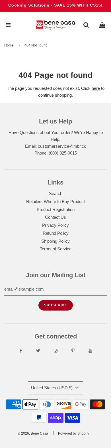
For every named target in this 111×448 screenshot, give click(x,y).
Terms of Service (55, 248)
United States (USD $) (52, 387)
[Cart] (102, 25)
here (96, 88)
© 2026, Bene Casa (33, 433)
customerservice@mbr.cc (62, 146)
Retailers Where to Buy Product (55, 201)
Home (9, 45)
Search (55, 193)
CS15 (95, 5)
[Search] (86, 25)
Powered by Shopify (73, 433)
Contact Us (55, 217)
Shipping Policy (55, 241)
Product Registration (56, 209)
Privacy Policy (55, 225)
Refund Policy (56, 233)
